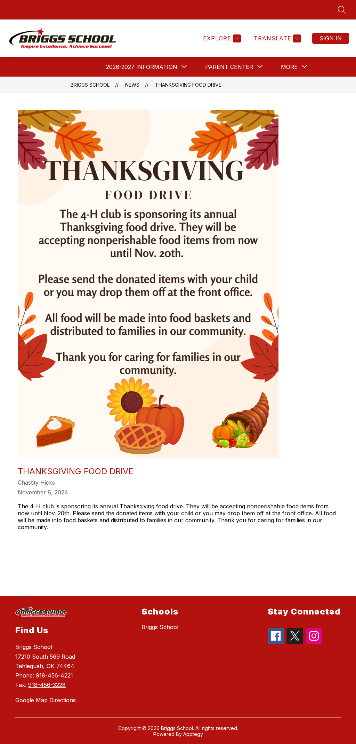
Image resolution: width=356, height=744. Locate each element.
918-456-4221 (54, 675)
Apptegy (193, 734)
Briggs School (90, 85)
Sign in (330, 38)
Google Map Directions (45, 700)
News (132, 85)
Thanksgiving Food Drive (188, 85)
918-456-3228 (47, 684)
